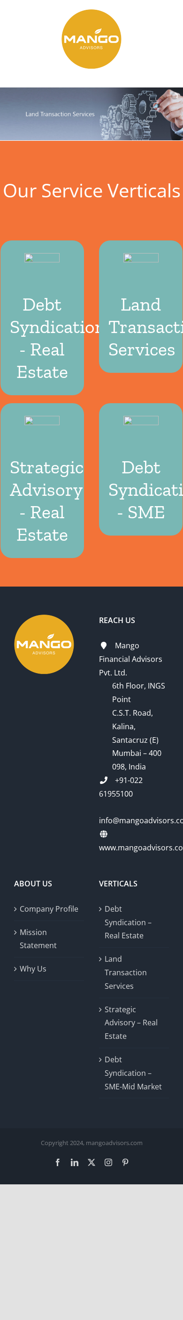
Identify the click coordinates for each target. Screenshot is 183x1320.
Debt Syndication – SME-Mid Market (133, 1073)
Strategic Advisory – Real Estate (131, 1023)
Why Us (33, 969)
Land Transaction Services (126, 972)
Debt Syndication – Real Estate (128, 922)
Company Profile (49, 909)
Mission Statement (38, 939)
